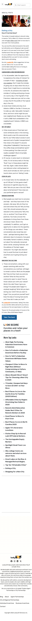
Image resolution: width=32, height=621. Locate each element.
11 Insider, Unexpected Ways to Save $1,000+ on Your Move (16, 385)
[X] (21, 561)
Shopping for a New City (14, 472)
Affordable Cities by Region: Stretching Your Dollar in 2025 (16, 402)
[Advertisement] (16, 494)
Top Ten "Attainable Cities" (16, 465)
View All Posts (7, 12)
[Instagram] (14, 561)
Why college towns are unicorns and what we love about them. (15, 453)
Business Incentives (22, 603)
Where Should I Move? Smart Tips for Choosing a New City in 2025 (16, 377)
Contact (3, 606)
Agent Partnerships (17, 597)
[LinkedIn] (17, 561)
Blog (1, 597)
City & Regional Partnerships (9, 600)
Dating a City (10, 468)
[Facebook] (11, 561)
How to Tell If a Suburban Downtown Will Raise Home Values (16, 358)
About (7, 597)
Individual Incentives (7, 603)
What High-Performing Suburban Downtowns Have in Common (16, 344)
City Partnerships (21, 590)
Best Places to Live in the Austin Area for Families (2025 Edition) (15, 394)
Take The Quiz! (9, 317)
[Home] (8, 4)
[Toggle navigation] (2, 4)
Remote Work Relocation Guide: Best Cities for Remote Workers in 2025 (15, 410)
